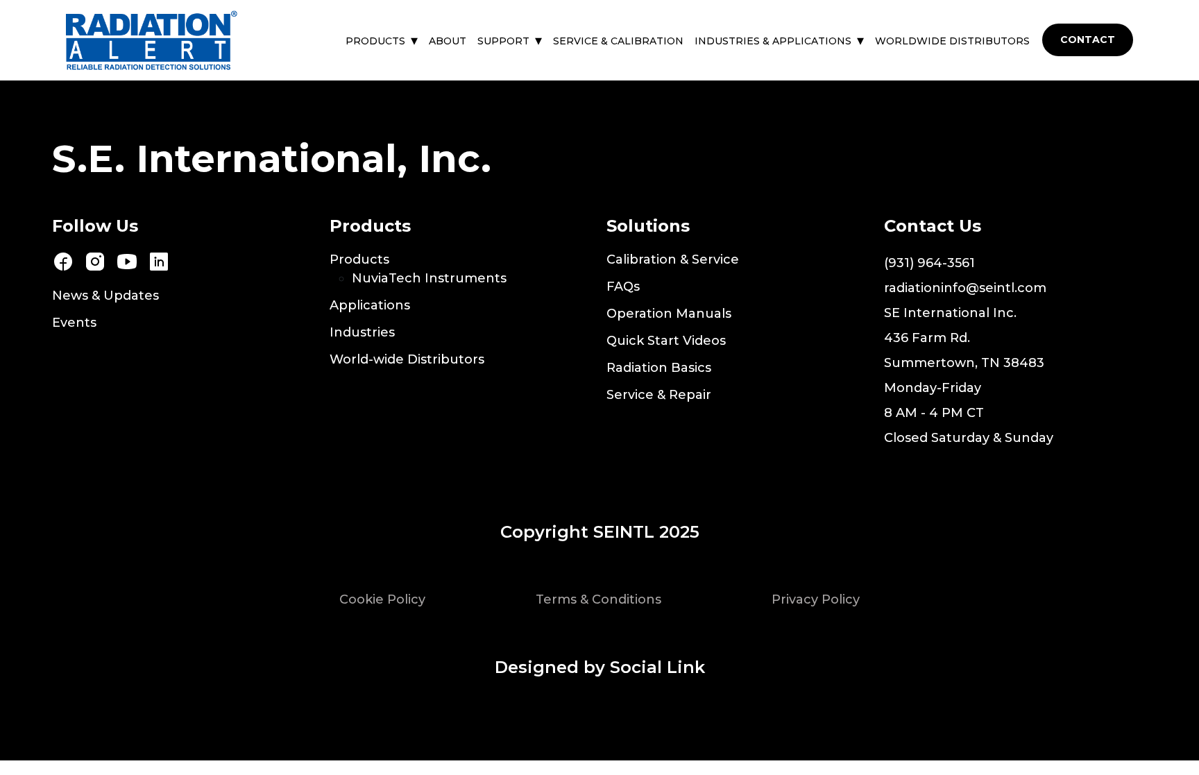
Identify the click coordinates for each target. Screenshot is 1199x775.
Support (503, 41)
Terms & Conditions (598, 599)
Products (375, 41)
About (447, 41)
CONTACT (1087, 39)
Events (74, 322)
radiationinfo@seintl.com (965, 288)
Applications (370, 305)
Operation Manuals (668, 313)
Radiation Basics (658, 367)
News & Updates (105, 295)
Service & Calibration (618, 41)
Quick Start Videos (666, 340)
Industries (362, 332)
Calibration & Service (672, 259)
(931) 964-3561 (929, 263)
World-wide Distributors (407, 359)
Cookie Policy (382, 599)
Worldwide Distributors (952, 41)
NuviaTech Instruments (429, 278)
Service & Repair (658, 394)
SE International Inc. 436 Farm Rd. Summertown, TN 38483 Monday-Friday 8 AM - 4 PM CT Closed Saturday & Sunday (968, 375)
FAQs (623, 286)
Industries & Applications (773, 41)
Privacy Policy (816, 599)
